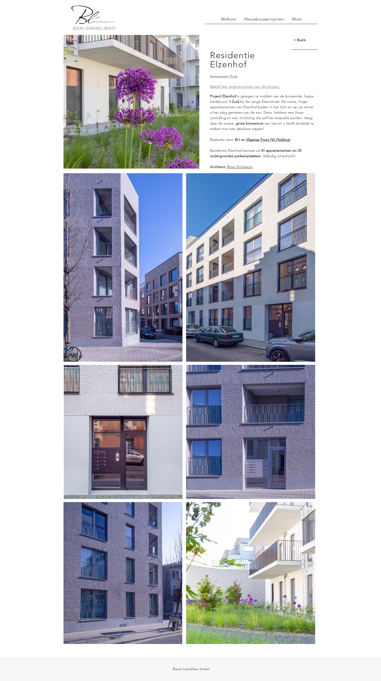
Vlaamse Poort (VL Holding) (268, 139)
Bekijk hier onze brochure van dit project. (245, 86)
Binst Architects (240, 166)
